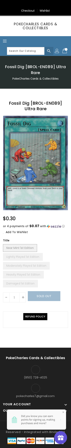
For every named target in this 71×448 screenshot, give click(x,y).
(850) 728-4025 (35, 377)
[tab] (35, 316)
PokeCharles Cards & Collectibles (35, 26)
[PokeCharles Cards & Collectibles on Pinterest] (32, 5)
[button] (35, 226)
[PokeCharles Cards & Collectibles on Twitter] (24, 5)
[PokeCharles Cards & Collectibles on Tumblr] (47, 5)
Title (6, 240)
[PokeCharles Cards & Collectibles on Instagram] (39, 5)
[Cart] (65, 51)
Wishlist (45, 11)
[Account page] (57, 51)
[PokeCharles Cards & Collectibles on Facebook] (17, 5)
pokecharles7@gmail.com (35, 396)
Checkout (28, 11)
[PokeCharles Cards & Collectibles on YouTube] (54, 5)
